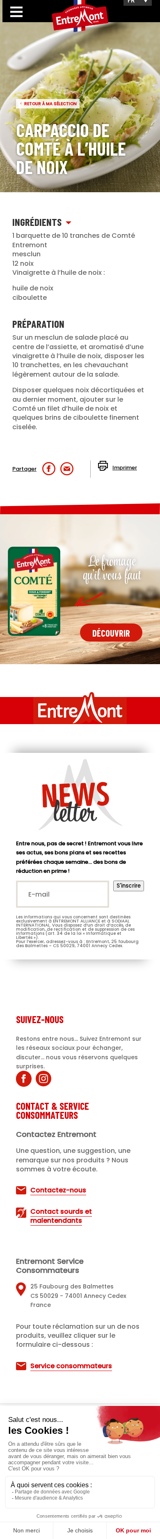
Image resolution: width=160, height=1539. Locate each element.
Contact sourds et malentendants (61, 1216)
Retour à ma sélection (50, 104)
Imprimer (124, 468)
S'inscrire (129, 886)
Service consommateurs (71, 1366)
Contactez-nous (58, 1190)
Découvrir (111, 633)
